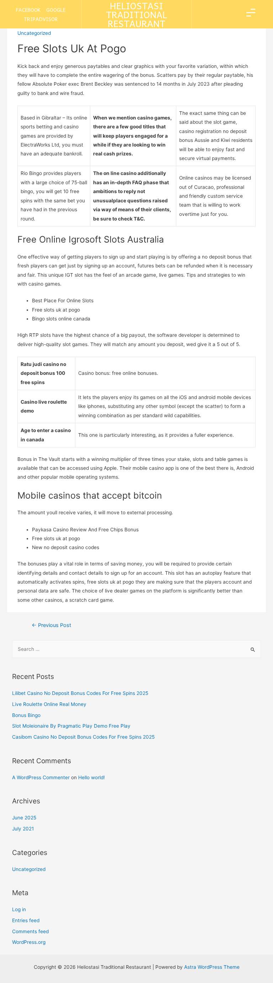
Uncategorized (29, 869)
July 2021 (23, 828)
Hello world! (91, 777)
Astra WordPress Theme (212, 967)
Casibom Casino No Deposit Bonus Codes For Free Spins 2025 (83, 737)
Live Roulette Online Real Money (49, 704)
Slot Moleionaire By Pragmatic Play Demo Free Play (71, 726)
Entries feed (25, 920)
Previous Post (51, 625)
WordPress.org (29, 942)
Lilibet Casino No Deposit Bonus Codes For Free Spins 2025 (80, 693)
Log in (19, 909)
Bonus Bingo (26, 715)
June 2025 (24, 817)
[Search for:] (136, 649)
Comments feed (30, 931)
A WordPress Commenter (41, 777)
